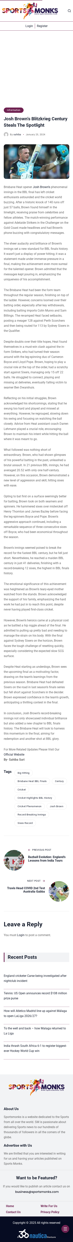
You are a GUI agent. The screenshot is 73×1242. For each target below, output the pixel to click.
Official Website (14, 754)
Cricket (22, 789)
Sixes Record (25, 823)
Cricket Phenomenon (29, 806)
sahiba (17, 134)
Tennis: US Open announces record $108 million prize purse (35, 995)
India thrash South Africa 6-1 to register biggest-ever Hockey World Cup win (35, 1048)
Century (59, 781)
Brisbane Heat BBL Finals (32, 781)
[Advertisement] (36, 71)
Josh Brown (56, 806)
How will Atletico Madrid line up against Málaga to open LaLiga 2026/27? (35, 1013)
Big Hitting (24, 773)
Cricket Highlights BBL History (35, 797)
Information (13, 110)
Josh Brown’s (41, 187)
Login (21, 935)
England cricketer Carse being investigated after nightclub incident (35, 978)
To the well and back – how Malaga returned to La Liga (35, 1031)
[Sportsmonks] (30, 11)
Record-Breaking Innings (32, 814)
